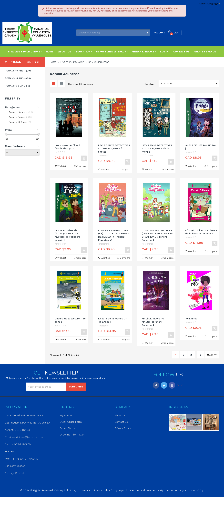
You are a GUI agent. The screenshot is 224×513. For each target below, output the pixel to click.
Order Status (67, 428)
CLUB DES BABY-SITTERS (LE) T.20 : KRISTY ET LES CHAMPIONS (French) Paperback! (157, 235)
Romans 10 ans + (17, 70)
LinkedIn (180, 383)
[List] (61, 83)
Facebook (156, 385)
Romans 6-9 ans (17, 85)
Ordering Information (72, 434)
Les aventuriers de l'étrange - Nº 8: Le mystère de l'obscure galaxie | (67, 235)
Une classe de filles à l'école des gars (68, 147)
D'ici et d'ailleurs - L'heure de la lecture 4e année (201, 232)
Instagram (172, 385)
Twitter (164, 385)
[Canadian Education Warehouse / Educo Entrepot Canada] (27, 32)
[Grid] (53, 83)
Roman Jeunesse (25, 62)
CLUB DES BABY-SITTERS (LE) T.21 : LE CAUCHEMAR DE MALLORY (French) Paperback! (113, 235)
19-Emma (191, 318)
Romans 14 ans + (17, 78)
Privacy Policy (122, 428)
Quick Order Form (71, 421)
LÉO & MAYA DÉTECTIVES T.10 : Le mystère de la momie (157, 148)
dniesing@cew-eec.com (30, 437)
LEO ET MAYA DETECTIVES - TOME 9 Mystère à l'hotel (114, 148)
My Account (67, 415)
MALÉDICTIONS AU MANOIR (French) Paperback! (153, 322)
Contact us (121, 421)
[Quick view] (69, 117)
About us (119, 415)
